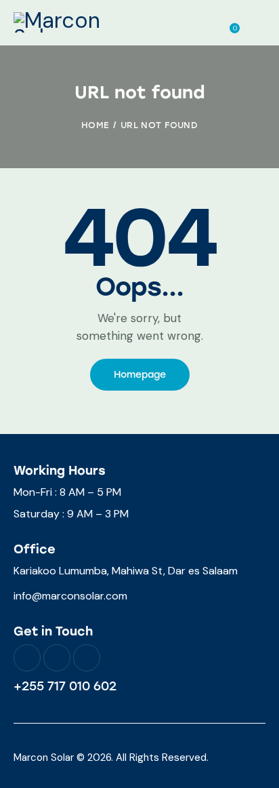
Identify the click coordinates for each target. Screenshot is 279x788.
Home (95, 125)
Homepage (140, 374)
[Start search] (256, 24)
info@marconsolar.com (70, 596)
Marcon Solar (44, 757)
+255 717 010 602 (65, 686)
